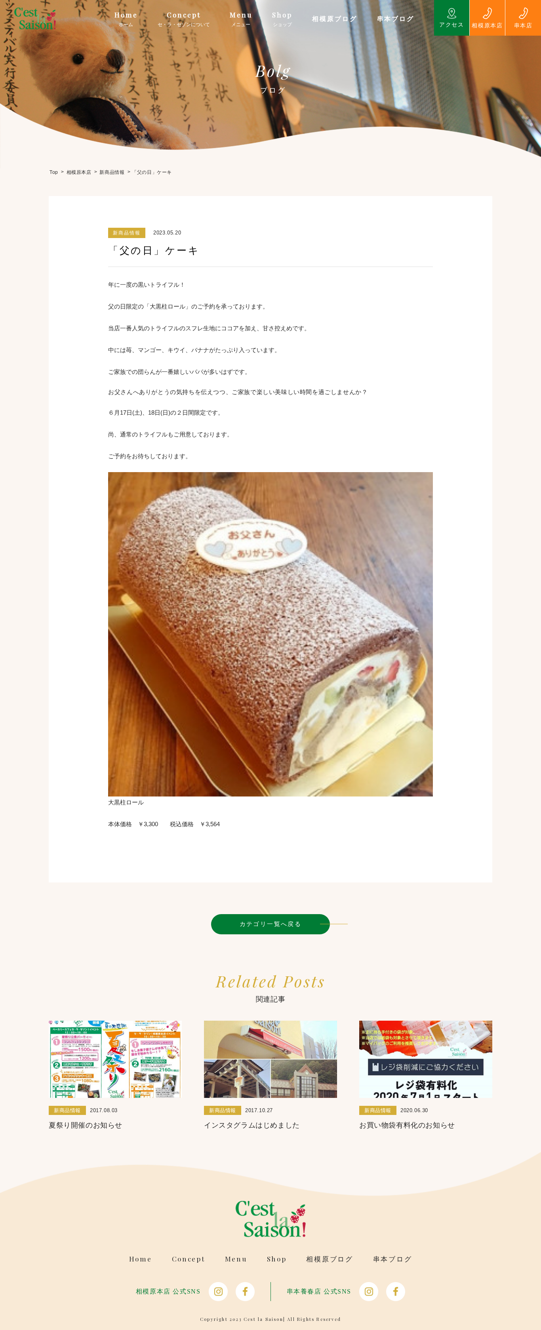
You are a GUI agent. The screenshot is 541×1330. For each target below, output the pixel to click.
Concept (188, 1259)
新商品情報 (127, 233)
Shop (277, 1259)
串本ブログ (392, 1259)
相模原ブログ (329, 1259)
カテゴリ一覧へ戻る (271, 923)
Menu (236, 1259)
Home (140, 1259)
